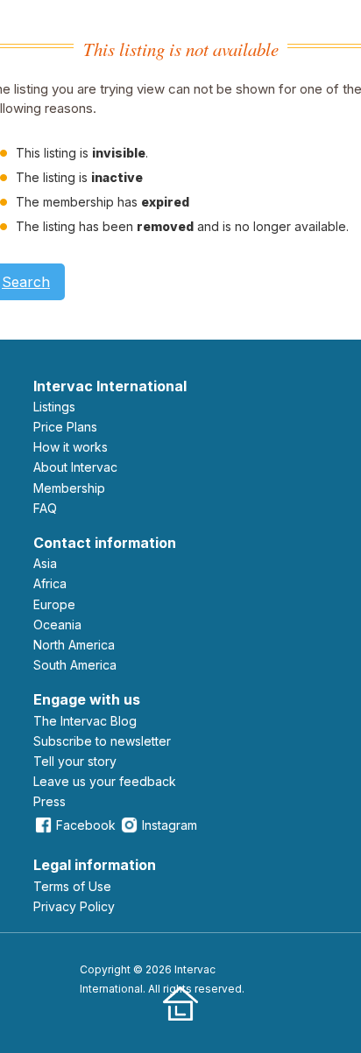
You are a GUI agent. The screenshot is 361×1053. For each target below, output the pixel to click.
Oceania (57, 624)
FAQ (45, 508)
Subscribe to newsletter (102, 741)
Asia (45, 563)
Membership (69, 488)
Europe (54, 604)
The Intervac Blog (85, 720)
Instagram (169, 825)
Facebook (86, 825)
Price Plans (65, 426)
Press (49, 801)
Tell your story (75, 761)
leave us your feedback (104, 781)
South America (75, 664)
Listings (54, 406)
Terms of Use (72, 886)
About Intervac (75, 467)
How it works (70, 446)
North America (74, 644)
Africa (50, 583)
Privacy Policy (74, 906)
